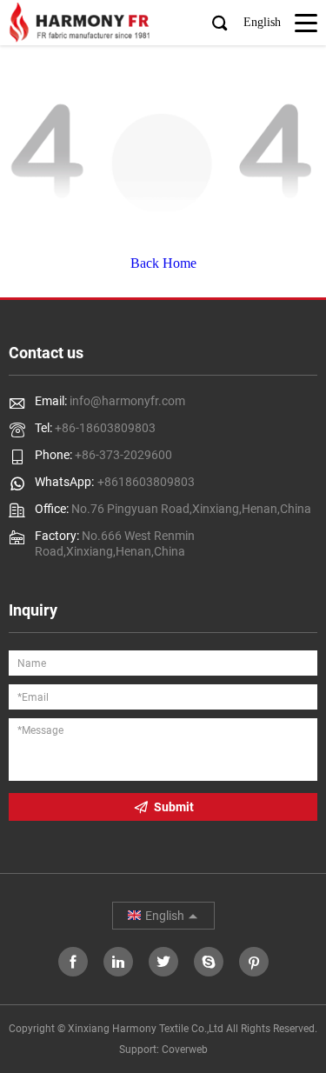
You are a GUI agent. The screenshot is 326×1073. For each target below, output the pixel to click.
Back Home (163, 263)
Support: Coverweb (163, 1049)
